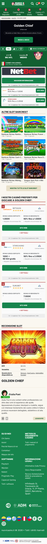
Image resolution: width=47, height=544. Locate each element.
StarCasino (31, 373)
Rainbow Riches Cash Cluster (14, 157)
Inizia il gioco (23, 40)
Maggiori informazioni (23, 80)
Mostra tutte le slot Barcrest (23, 188)
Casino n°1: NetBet (40, 13)
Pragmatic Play (8, 476)
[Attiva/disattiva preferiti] (43, 4)
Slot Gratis (29, 13)
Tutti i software (8, 484)
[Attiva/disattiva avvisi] (32, 4)
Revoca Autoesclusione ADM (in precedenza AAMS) (34, 476)
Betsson (23, 373)
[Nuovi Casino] (18, 3)
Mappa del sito (8, 454)
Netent (4, 472)
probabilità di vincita (36, 541)
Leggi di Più (39, 418)
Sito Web (40, 90)
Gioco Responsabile (33, 470)
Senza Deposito (5, 13)
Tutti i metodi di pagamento (31, 443)
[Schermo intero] (3, 49)
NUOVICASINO (6, 18)
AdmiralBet (39, 373)
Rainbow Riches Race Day (35, 157)
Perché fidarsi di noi (10, 446)
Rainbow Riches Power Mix (35, 134)
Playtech (5, 464)
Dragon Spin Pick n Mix (33, 180)
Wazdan (5, 468)
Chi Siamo (6, 438)
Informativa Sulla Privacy (35, 466)
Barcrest (24, 29)
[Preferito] (21, 49)
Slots (14, 18)
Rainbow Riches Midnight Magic (15, 180)
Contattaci (6, 450)
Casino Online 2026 (18, 13)
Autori (4, 442)
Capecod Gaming (9, 480)
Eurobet (23, 375)
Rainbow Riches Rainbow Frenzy (15, 134)
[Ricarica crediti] (8, 49)
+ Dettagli (23, 233)
